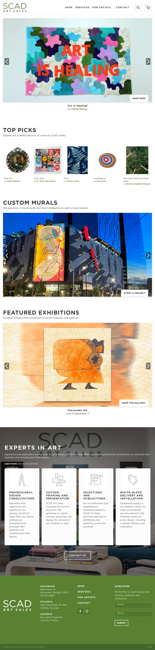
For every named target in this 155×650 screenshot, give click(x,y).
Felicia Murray (79, 109)
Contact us (77, 555)
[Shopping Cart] (148, 7)
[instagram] (87, 611)
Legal (150, 647)
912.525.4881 (47, 595)
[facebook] (80, 611)
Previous (7, 61)
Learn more (11, 463)
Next (148, 61)
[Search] (138, 8)
